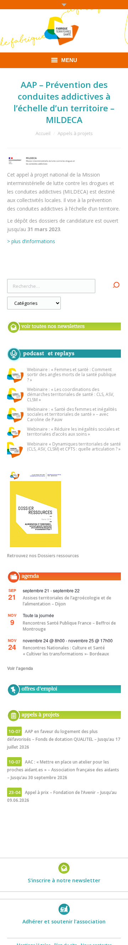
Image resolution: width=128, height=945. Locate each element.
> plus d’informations (31, 241)
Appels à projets (75, 133)
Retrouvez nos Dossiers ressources (43, 556)
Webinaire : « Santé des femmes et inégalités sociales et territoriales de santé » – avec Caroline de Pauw (72, 415)
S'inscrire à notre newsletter (64, 880)
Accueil (43, 133)
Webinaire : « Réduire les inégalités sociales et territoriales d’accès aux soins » (73, 432)
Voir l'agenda (20, 668)
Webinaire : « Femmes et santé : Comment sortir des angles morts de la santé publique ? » (71, 375)
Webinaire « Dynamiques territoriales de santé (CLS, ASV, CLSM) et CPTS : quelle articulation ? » (74, 447)
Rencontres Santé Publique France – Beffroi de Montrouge (69, 626)
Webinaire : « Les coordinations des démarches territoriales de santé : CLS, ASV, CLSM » (70, 395)
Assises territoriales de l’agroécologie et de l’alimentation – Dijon (67, 601)
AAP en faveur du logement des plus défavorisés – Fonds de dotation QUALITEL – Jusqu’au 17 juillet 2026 (63, 739)
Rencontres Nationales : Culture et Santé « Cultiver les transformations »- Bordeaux (66, 651)
